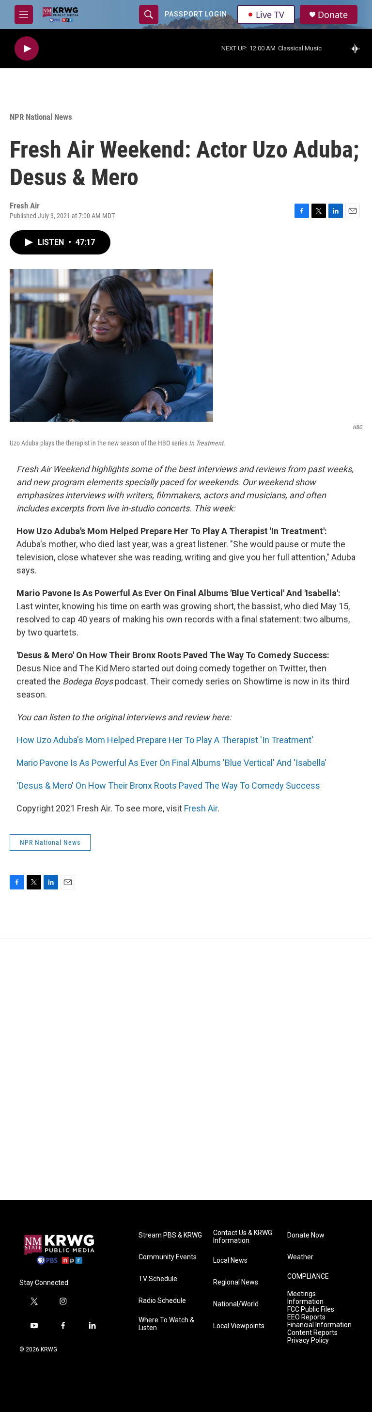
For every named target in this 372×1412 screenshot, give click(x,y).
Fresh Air (200, 808)
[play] (26, 48)
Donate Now (306, 1235)
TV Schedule (158, 1279)
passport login (196, 14)
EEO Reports (306, 1317)
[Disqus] (186, 1069)
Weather (300, 1257)
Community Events (168, 1257)
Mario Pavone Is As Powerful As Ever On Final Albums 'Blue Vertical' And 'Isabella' (171, 763)
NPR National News (41, 117)
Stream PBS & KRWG (170, 1235)
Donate (333, 15)
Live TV (270, 14)
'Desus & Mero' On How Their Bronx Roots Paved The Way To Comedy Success (168, 785)
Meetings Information (305, 1297)
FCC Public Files (310, 1309)
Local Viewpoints (238, 1326)
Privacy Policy (308, 1340)
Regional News (235, 1282)
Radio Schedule (162, 1300)
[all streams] (357, 48)
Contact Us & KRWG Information (242, 1236)
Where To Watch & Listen (166, 1324)
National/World (236, 1304)
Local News (230, 1260)
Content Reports (312, 1332)
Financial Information (319, 1325)
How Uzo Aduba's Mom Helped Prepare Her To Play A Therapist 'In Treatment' (164, 740)
